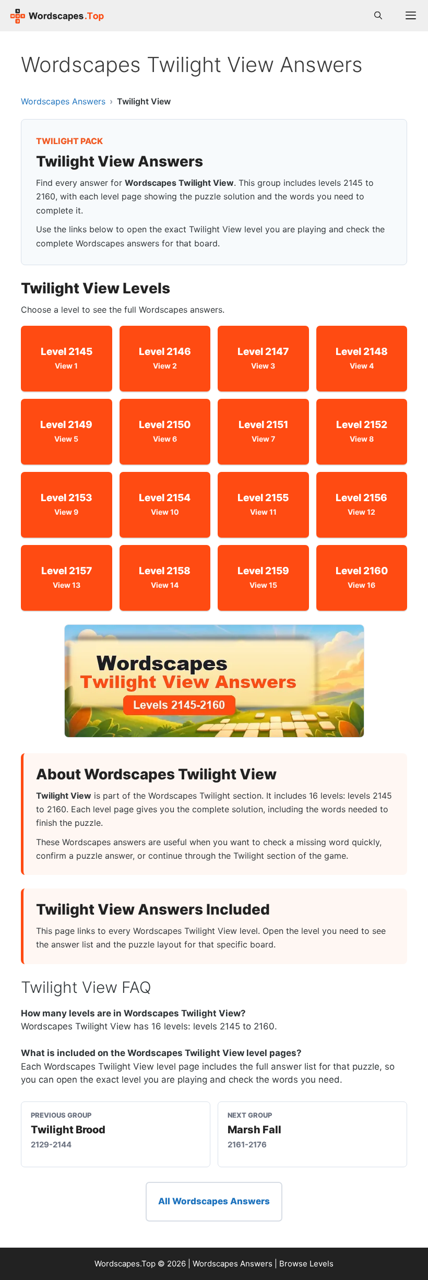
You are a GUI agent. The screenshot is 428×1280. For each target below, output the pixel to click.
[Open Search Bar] (378, 15)
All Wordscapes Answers (214, 1201)
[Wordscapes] (57, 15)
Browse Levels (306, 1264)
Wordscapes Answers (63, 101)
